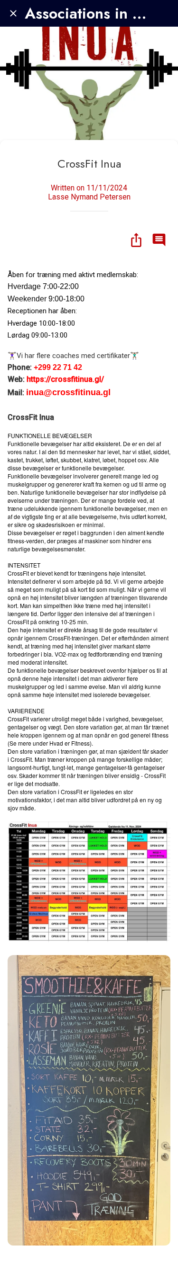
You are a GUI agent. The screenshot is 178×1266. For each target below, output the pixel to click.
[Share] (136, 240)
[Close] (13, 13)
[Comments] (159, 240)
